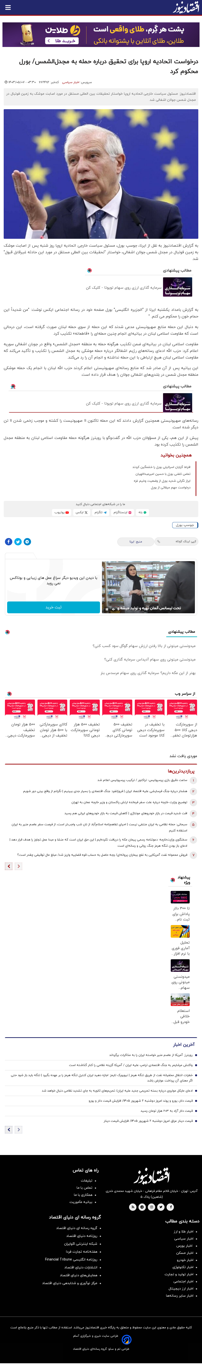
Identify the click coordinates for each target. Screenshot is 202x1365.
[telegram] (142, 1207)
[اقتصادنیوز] (151, 1176)
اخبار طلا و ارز (183, 1231)
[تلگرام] (27, 541)
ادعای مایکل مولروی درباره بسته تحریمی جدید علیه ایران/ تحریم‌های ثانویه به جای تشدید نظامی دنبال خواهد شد (117, 1091)
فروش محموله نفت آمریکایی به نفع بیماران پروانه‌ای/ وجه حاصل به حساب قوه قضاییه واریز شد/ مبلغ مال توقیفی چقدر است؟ (102, 855)
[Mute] (114, 609)
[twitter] (160, 1207)
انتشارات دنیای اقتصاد (80, 1267)
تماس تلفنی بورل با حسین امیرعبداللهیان (162, 474)
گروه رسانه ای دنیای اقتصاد (76, 1228)
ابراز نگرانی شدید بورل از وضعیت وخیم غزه (162, 481)
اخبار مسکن (184, 1253)
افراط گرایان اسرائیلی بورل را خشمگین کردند (161, 467)
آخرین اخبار (184, 1045)
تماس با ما (84, 1187)
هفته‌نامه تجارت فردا (81, 1251)
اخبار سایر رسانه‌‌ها (179, 1295)
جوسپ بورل (185, 525)
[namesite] (186, 7)
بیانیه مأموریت (80, 1202)
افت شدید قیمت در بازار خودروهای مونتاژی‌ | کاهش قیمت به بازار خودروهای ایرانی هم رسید (126, 813)
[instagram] (151, 1207)
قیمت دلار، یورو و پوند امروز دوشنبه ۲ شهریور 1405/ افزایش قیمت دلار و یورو (141, 1101)
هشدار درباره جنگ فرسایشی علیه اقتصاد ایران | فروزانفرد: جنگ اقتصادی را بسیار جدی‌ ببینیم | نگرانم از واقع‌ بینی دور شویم (105, 791)
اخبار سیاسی (70, 82)
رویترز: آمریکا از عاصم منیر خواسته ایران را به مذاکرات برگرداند (151, 1055)
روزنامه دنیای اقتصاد (81, 1236)
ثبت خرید (54, 607)
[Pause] (107, 609)
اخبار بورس (184, 1246)
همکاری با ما (83, 1195)
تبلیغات (86, 1180)
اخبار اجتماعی (183, 1281)
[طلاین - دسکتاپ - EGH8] (101, 34)
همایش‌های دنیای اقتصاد (78, 1275)
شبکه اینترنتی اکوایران (80, 1244)
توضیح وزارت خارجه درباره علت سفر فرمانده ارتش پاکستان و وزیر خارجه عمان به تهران (129, 802)
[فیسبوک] (8, 541)
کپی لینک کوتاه (186, 541)
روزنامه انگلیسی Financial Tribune (71, 1259)
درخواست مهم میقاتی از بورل (170, 487)
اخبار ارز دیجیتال (180, 1288)
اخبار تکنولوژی (182, 1267)
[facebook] (171, 1207)
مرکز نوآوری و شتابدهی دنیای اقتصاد (69, 1283)
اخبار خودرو (185, 1260)
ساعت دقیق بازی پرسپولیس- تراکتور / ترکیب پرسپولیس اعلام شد (142, 780)
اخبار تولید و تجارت (179, 1274)
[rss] (133, 1207)
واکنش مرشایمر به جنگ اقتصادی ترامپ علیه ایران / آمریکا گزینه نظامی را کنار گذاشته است (131, 1065)
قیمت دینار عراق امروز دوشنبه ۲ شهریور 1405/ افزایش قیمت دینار (148, 1121)
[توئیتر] (18, 541)
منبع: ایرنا (136, 542)
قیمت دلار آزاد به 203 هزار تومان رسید (167, 1111)
